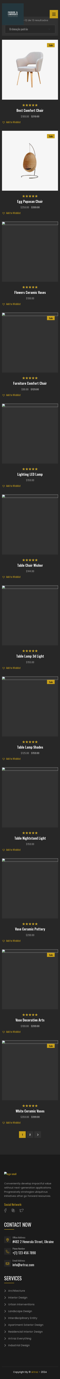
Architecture (16, 1290)
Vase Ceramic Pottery (30, 928)
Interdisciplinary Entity (22, 1318)
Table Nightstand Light (30, 838)
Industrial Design (19, 1345)
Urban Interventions (21, 1304)
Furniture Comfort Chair (30, 383)
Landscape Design (20, 1311)
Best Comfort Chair (30, 110)
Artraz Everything (19, 1338)
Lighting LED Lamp (30, 474)
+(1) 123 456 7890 (24, 1252)
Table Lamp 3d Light (30, 656)
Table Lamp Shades (30, 747)
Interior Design (17, 1297)
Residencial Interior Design (25, 1331)
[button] (30, 63)
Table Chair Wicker (30, 565)
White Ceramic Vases (30, 1110)
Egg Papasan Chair (30, 201)
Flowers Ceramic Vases (30, 292)
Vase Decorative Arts (30, 1019)
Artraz (34, 1372)
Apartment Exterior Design (25, 1325)
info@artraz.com (23, 1264)
